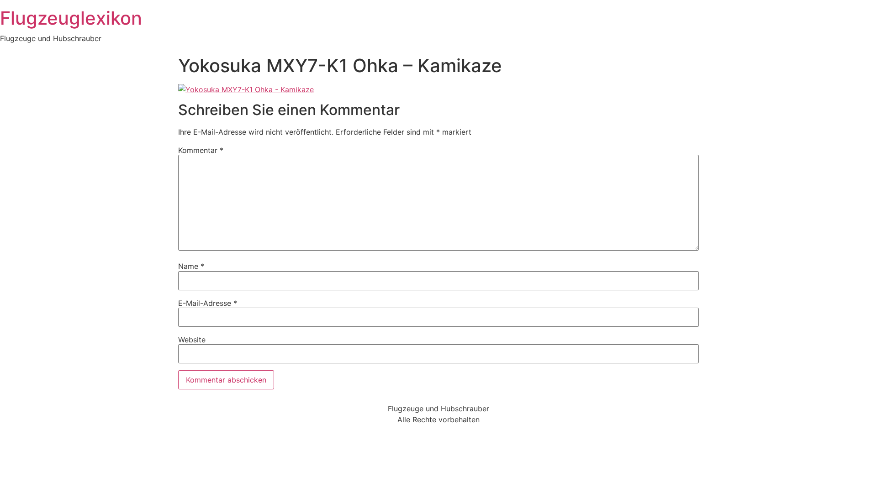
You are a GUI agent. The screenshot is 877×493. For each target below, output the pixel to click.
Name (191, 266)
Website (192, 339)
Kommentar (200, 150)
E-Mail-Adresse (207, 303)
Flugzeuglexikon (71, 18)
